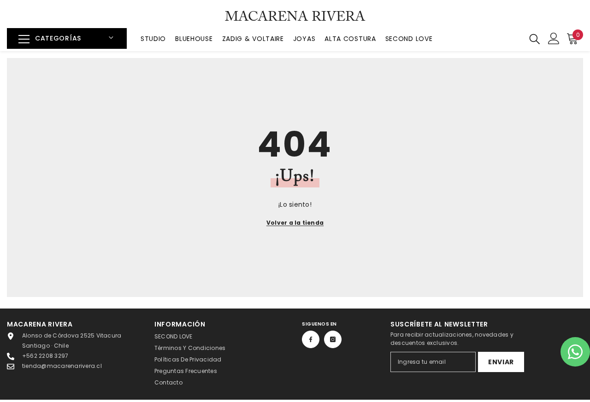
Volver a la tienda (295, 223)
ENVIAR (501, 362)
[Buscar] (534, 38)
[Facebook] (310, 339)
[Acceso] (554, 38)
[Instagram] (333, 339)
